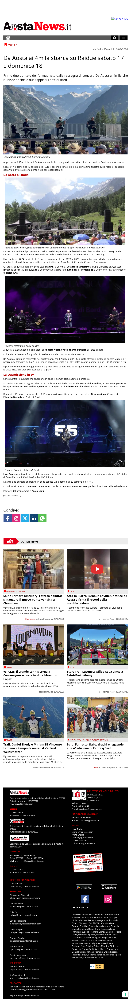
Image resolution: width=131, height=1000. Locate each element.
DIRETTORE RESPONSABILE (22, 879)
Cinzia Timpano (108, 767)
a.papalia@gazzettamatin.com (24, 940)
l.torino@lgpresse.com (82, 831)
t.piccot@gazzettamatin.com (23, 949)
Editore (13, 808)
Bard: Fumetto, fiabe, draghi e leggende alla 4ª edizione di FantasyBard (95, 746)
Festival (104, 740)
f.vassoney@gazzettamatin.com (25, 958)
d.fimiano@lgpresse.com (83, 843)
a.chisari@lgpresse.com (89, 820)
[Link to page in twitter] (25, 518)
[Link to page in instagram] (16, 518)
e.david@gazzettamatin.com (23, 915)
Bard (95, 767)
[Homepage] (8, 37)
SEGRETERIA (15, 963)
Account (76, 825)
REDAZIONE (15, 851)
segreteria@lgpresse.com (90, 809)
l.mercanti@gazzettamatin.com (24, 886)
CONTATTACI (16, 983)
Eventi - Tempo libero (80, 740)
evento (95, 740)
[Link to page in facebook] (8, 518)
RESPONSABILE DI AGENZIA (85, 813)
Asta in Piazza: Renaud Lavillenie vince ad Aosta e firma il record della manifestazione (97, 599)
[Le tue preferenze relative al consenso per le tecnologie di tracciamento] (125, 994)
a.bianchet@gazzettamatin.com (25, 897)
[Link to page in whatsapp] (42, 518)
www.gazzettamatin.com (21, 803)
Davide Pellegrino (43, 767)
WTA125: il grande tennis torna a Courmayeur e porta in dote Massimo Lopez (30, 675)
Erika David (104, 49)
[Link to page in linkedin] (34, 518)
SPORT (72, 591)
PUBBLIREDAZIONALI (15, 591)
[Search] (114, 37)
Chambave (30, 618)
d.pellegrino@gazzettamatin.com (25, 923)
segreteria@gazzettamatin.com (29, 861)
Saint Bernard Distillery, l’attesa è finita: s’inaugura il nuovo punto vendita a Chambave (32, 599)
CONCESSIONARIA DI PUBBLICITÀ (103, 791)
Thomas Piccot (108, 618)
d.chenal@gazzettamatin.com (24, 906)
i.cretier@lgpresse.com (82, 837)
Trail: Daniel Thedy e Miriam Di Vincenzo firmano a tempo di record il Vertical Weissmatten (32, 748)
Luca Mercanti (45, 618)
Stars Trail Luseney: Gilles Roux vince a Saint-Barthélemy (95, 673)
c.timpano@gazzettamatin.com (24, 932)
